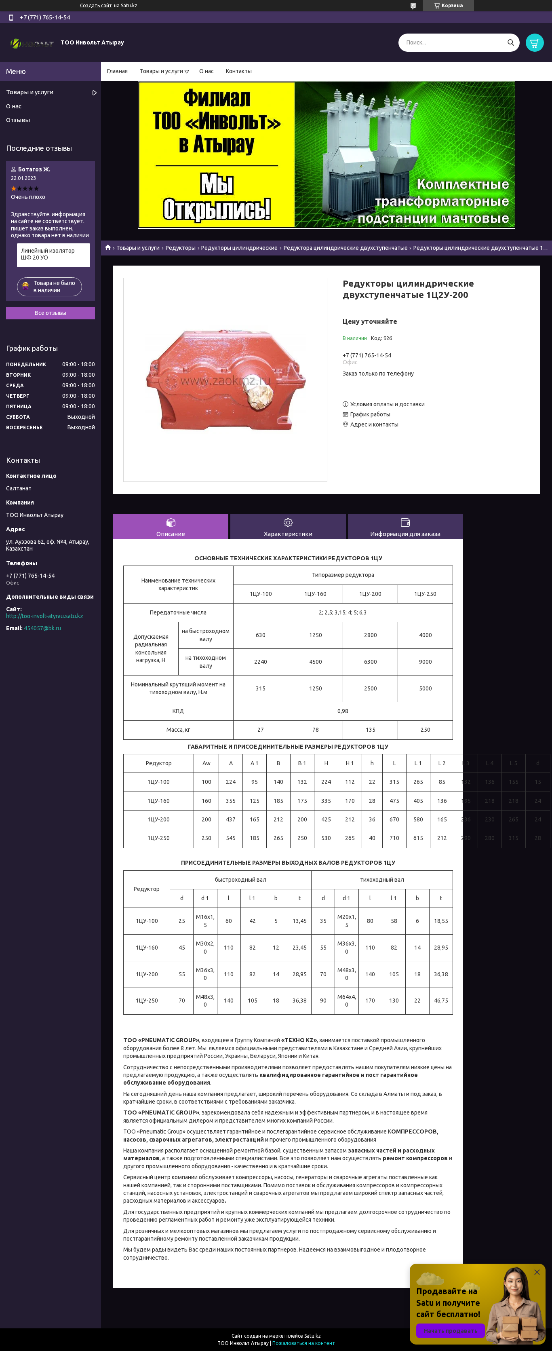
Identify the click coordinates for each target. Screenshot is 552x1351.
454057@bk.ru (42, 628)
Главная (117, 71)
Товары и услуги (161, 71)
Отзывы (18, 119)
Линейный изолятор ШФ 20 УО (48, 254)
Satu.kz (312, 1335)
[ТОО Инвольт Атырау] (32, 42)
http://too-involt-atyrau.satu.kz (44, 616)
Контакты (239, 71)
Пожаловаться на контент (303, 1343)
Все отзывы (50, 313)
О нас (206, 71)
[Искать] (510, 43)
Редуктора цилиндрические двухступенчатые (346, 248)
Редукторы (181, 248)
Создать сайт (96, 5)
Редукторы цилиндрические (239, 248)
